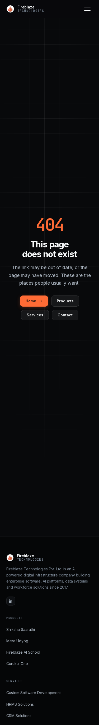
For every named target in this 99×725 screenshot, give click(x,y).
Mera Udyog (17, 641)
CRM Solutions (18, 715)
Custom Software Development (33, 692)
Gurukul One (17, 663)
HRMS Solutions (20, 704)
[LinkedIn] (10, 601)
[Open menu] (87, 9)
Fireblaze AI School (23, 652)
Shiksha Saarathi (20, 629)
